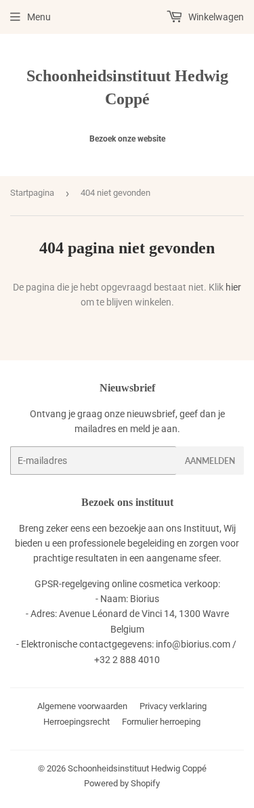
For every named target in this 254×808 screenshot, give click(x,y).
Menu (39, 17)
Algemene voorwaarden (82, 706)
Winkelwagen (215, 17)
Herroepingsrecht (76, 722)
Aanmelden (210, 461)
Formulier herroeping (161, 722)
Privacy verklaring (173, 706)
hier (233, 287)
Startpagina (32, 193)
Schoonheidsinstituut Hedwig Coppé (127, 87)
